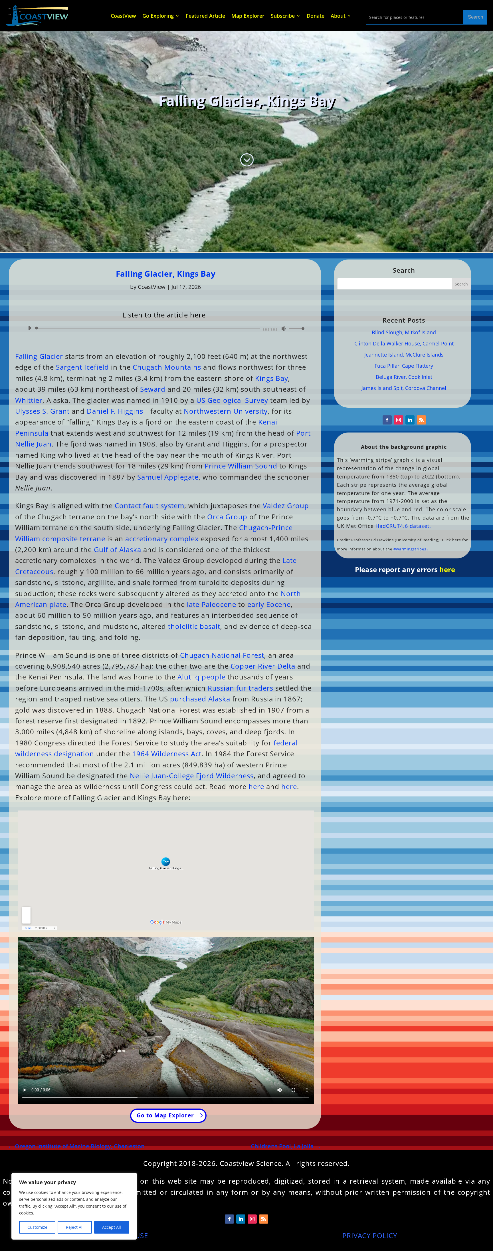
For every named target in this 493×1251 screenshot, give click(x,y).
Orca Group (227, 516)
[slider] (295, 328)
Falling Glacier (39, 356)
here (256, 786)
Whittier (29, 400)
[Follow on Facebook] (387, 420)
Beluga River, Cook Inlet (404, 376)
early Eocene (269, 604)
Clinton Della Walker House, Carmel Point (404, 343)
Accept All (111, 1227)
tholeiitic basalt (194, 626)
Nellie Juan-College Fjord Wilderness (192, 775)
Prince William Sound (241, 465)
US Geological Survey (232, 400)
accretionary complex (162, 538)
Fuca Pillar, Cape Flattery (404, 365)
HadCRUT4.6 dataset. (403, 525)
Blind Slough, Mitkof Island (404, 332)
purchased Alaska (200, 698)
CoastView (151, 287)
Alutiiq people (201, 676)
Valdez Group (286, 505)
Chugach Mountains (167, 367)
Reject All (75, 1227)
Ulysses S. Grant (42, 411)
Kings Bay (271, 378)
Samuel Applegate (168, 477)
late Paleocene (211, 604)
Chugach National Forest (222, 655)
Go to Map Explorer (165, 1115)
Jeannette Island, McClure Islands (404, 354)
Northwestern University (226, 411)
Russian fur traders (240, 688)
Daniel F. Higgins (115, 411)
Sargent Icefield (82, 367)
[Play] (29, 328)
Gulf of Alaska (117, 549)
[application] (164, 328)
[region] (74, 1206)
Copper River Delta (263, 666)
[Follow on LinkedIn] (410, 420)
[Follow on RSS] (421, 420)
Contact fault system (149, 505)
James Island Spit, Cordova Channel (403, 388)
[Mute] (283, 328)
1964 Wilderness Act (166, 753)
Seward (152, 389)
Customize (37, 1227)
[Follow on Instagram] (398, 420)
